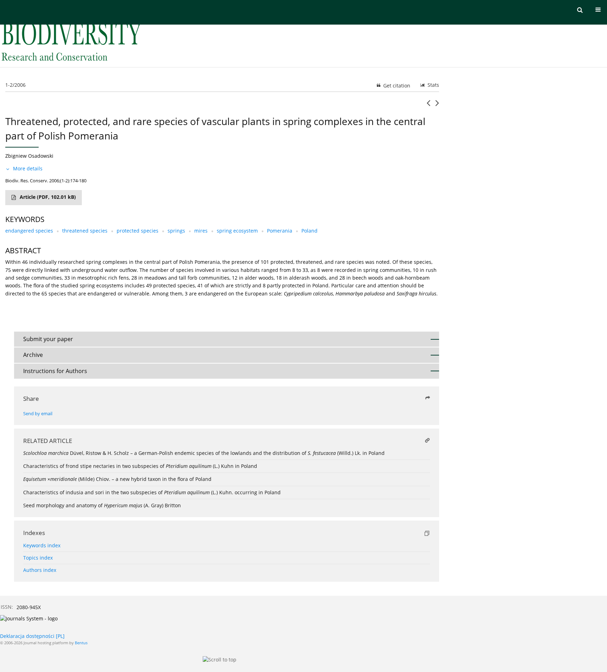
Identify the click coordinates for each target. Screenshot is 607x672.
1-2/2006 (15, 84)
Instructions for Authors (55, 371)
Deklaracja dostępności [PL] (32, 636)
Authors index (39, 570)
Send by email (37, 414)
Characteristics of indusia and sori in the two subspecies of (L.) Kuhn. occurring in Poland (152, 492)
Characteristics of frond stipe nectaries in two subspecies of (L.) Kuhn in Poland (140, 466)
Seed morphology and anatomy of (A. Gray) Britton (102, 505)
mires (201, 230)
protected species (137, 230)
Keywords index (41, 545)
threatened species (84, 230)
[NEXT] (437, 106)
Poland (309, 230)
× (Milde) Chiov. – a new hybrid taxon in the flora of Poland (117, 479)
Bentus (81, 642)
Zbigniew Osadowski (29, 155)
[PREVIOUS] (428, 106)
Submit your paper (48, 339)
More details (28, 168)
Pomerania (279, 230)
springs (176, 230)
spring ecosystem (237, 230)
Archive (33, 355)
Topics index (38, 557)
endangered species (29, 230)
